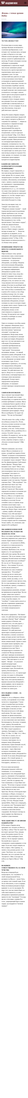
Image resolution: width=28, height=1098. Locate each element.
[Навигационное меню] (3, 3)
